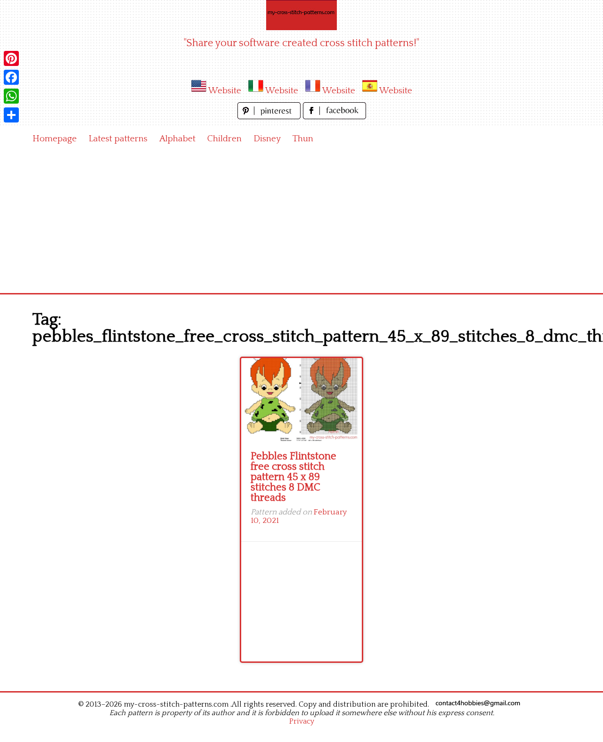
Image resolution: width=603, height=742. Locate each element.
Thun (303, 139)
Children (224, 139)
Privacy (301, 721)
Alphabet (177, 139)
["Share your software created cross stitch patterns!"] (301, 15)
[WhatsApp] (11, 96)
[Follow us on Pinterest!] (270, 117)
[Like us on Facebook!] (334, 117)
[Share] (11, 115)
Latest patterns (118, 139)
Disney (267, 139)
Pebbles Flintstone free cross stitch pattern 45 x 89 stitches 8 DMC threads (293, 477)
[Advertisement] (301, 222)
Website (224, 91)
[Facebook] (11, 77)
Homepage (55, 139)
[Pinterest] (11, 58)
